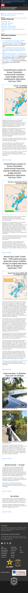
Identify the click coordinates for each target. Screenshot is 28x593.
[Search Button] (24, 5)
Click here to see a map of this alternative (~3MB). (11, 483)
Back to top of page (6, 159)
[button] (6, 2)
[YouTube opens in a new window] (10, 543)
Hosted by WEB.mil (5, 572)
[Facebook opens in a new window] (2, 543)
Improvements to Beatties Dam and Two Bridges (13, 59)
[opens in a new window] (4, 543)
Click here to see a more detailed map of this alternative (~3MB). (14, 152)
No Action (4, 63)
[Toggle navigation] (26, 5)
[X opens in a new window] (7, 543)
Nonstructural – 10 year (7, 60)
